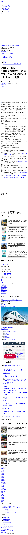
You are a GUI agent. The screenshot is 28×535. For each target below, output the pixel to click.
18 (4, 273)
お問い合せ (3, 532)
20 (7, 273)
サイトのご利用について (7, 526)
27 (7, 274)
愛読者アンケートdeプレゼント (9, 306)
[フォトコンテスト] (14, 21)
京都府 (2, 86)
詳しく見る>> (4, 329)
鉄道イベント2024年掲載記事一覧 (12, 64)
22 (10, 273)
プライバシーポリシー (6, 527)
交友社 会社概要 (5, 529)
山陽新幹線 (3, 84)
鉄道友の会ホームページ (7, 530)
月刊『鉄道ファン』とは (9, 512)
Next (4, 276)
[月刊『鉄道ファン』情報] (14, 15)
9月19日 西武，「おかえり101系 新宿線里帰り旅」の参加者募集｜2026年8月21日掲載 (17, 222)
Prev (2, 276)
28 (8, 274)
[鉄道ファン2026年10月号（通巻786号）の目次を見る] (11, 45)
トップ (5, 3)
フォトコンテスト (8, 510)
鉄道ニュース (6, 6)
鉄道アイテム (6, 520)
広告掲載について (5, 524)
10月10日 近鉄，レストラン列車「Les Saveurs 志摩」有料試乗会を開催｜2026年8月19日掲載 (16, 245)
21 (8, 273)
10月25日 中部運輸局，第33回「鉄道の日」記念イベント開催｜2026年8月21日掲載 (17, 237)
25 (4, 274)
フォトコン (6, 11)
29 (10, 274)
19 (5, 273)
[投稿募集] (14, 20)
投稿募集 (5, 9)
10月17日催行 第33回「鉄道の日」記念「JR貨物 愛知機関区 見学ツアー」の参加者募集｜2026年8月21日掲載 (17, 229)
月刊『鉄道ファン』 (8, 5)
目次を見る (3, 304)
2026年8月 (5, 264)
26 (5, 274)
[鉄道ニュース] (14, 17)
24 (2, 274)
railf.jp (2, 1)
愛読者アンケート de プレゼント (11, 507)
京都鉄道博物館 (5, 83)
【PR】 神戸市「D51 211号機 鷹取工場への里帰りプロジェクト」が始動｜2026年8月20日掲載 (17, 452)
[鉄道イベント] (14, 18)
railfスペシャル (7, 522)
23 (1, 274)
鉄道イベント (6, 8)
